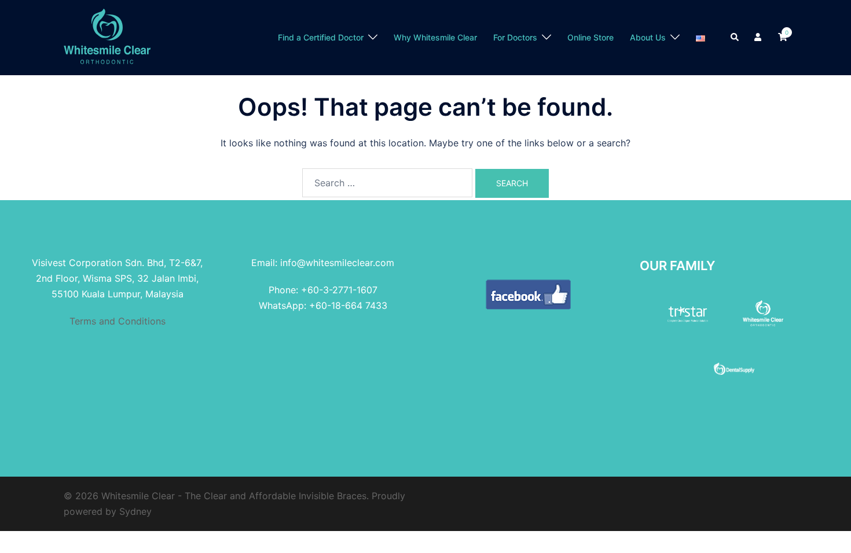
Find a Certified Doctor (321, 37)
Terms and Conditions (117, 321)
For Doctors (515, 37)
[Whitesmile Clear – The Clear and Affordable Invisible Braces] (107, 36)
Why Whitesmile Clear (435, 37)
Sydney (135, 511)
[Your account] (759, 37)
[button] (735, 37)
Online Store (590, 37)
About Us (648, 37)
